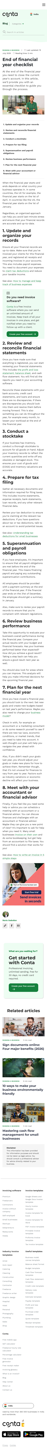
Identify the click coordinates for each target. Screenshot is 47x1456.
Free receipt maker (11, 1366)
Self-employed (9, 1216)
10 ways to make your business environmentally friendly (23, 1089)
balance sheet (23, 373)
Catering (6, 1269)
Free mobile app (10, 1340)
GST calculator (9, 1344)
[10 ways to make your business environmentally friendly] (23, 1076)
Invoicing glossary (10, 1370)
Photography (8, 1314)
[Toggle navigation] (43, 4)
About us (6, 1386)
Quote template (32, 1319)
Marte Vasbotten (10, 920)
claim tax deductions (17, 271)
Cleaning (6, 1273)
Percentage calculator (12, 1355)
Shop (5, 1326)
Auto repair (7, 1265)
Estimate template (33, 1297)
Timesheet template (34, 1327)
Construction (8, 1277)
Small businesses (10, 1220)
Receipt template (32, 1323)
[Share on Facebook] (11, 925)
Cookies (13, 1445)
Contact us (7, 1390)
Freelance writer (10, 1293)
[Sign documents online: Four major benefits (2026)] (23, 1035)
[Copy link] (5, 925)
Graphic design (9, 1297)
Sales (5, 1322)
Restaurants (8, 1232)
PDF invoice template (34, 1227)
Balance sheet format (34, 1264)
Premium (6, 1197)
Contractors (8, 1205)
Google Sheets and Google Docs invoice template (33, 1199)
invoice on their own (26, 834)
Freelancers (8, 1201)
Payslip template (32, 1301)
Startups (6, 1224)
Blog (5, 23)
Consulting (7, 1281)
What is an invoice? (11, 1374)
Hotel (5, 1305)
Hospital (6, 1301)
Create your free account (20, 334)
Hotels (5, 1236)
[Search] (4, 31)
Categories (16, 24)
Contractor (7, 1285)
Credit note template (34, 1286)
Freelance (7, 1289)
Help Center (8, 1382)
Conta (10, 306)
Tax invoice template (34, 1244)
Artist (5, 1261)
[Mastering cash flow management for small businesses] (23, 1121)
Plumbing (7, 1318)
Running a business (11, 50)
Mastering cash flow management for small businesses (20, 1134)
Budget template (32, 1268)
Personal (6, 1310)
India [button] (36, 14)
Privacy (5, 1445)
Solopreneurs (8, 1228)
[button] (18, 1405)
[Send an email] (18, 925)
